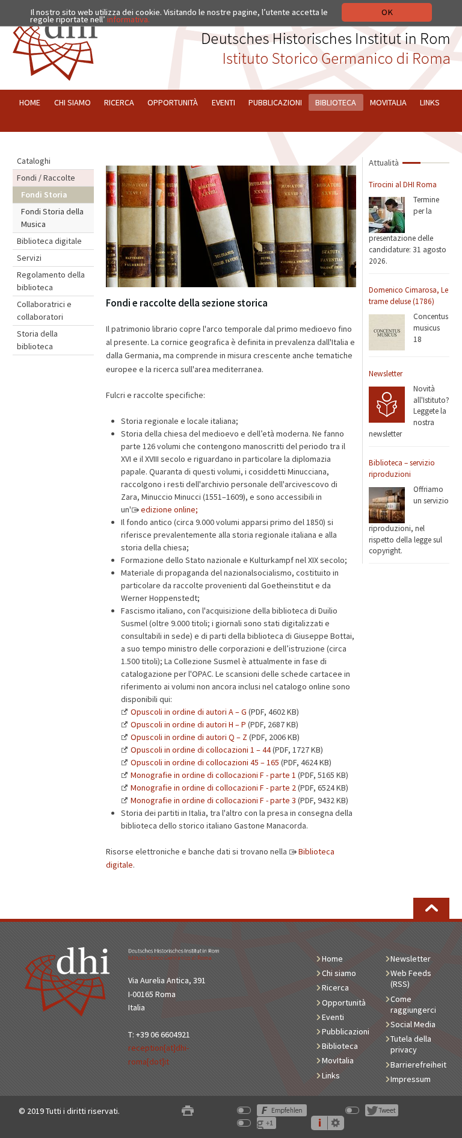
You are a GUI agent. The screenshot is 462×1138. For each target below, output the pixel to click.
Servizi (29, 257)
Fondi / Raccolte (46, 177)
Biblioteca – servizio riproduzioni (402, 468)
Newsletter (385, 373)
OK (387, 12)
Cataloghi (34, 160)
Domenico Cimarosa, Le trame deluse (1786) (408, 295)
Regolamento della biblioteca (51, 281)
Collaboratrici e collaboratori (44, 310)
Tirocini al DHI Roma (403, 184)
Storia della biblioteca (37, 340)
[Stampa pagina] (188, 1111)
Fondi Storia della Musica (52, 217)
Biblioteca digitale (49, 240)
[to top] (431, 908)
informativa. (128, 19)
